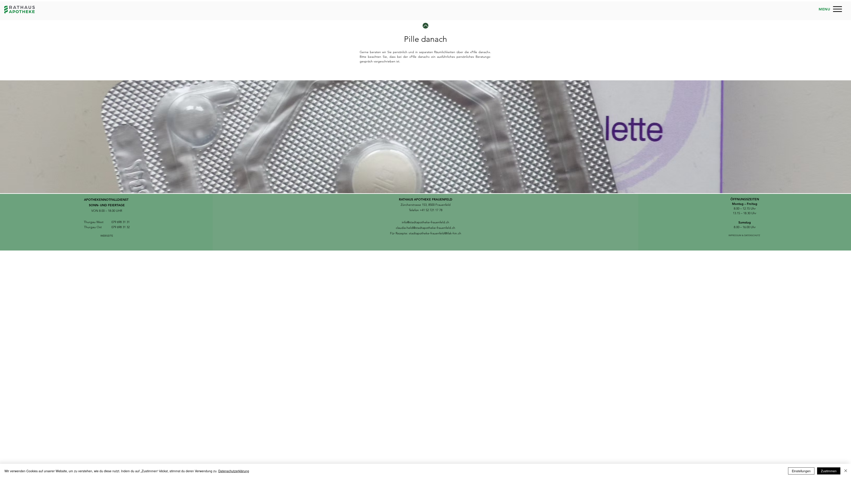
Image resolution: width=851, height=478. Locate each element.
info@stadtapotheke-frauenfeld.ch (425, 222)
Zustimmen (829, 471)
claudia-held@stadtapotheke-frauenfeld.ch (425, 228)
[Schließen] (845, 470)
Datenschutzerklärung (233, 471)
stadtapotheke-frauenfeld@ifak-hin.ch (435, 233)
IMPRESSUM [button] (734, 235)
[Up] (425, 26)
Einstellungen (801, 471)
